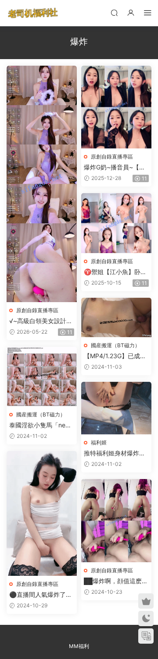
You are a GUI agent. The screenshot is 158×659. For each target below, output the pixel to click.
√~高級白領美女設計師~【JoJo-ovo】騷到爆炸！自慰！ (40, 321)
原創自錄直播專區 (37, 310)
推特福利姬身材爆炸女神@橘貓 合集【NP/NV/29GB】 (114, 453)
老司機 (33, 13)
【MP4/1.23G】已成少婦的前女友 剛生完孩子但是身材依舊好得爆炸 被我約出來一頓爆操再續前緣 (115, 356)
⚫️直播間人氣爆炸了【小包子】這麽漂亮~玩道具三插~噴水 (38, 595)
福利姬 (99, 442)
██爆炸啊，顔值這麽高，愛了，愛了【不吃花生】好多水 (114, 581)
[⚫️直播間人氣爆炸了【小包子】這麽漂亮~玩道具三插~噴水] (42, 513)
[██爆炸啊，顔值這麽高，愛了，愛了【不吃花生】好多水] (116, 520)
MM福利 (79, 646)
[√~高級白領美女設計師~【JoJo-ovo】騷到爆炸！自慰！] (42, 184)
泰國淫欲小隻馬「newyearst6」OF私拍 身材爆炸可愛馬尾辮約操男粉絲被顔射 (41, 425)
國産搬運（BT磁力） (115, 345)
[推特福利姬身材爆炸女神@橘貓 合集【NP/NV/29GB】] (116, 408)
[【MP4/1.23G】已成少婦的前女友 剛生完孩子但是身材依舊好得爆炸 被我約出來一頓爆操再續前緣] (116, 317)
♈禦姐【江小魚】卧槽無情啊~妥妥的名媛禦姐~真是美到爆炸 (115, 272)
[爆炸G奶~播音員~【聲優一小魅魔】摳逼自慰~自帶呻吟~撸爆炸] (116, 107)
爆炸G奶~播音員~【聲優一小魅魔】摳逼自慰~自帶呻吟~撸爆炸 (114, 167)
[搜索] (114, 12)
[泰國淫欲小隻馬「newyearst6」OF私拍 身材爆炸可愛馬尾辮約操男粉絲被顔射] (42, 376)
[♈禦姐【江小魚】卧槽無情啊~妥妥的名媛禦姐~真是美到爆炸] (116, 223)
